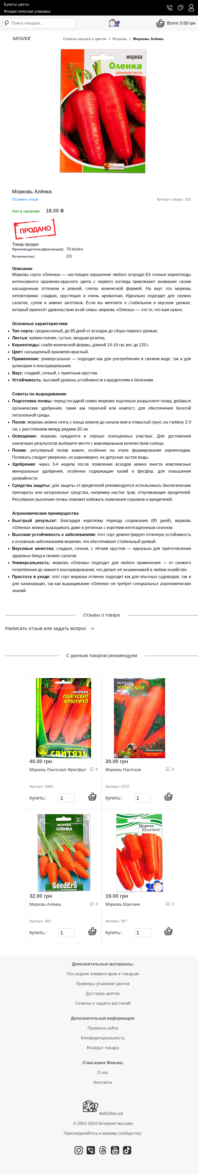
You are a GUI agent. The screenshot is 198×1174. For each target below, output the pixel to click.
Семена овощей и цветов (84, 39)
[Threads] (103, 1152)
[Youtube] (115, 1152)
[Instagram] (79, 1152)
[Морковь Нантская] (139, 718)
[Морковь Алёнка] (63, 853)
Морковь (119, 39)
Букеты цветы (16, 4)
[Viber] (91, 1152)
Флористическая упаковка (27, 11)
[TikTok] (127, 1152)
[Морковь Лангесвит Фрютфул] (63, 718)
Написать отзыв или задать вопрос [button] (46, 628)
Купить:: (37, 798)
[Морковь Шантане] (139, 853)
